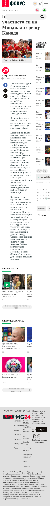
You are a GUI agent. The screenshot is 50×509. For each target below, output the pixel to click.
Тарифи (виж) (26, 443)
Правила (26, 466)
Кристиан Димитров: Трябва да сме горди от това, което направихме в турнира (40, 90)
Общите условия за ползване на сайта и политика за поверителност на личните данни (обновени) (23, 480)
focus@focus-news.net (27, 429)
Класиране (41, 208)
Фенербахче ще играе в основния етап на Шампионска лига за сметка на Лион (40, 125)
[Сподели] (5, 96)
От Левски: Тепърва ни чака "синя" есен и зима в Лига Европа (39, 66)
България (18, 416)
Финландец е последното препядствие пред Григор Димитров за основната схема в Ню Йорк (40, 54)
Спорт (16, 430)
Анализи (17, 434)
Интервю (17, 439)
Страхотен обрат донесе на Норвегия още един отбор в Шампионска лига (40, 78)
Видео (16, 448)
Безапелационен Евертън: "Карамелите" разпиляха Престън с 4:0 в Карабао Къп (40, 137)
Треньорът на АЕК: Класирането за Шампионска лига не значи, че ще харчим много (11, 346)
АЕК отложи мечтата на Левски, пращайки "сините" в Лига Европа (40, 148)
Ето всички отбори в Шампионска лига (11, 375)
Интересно (18, 444)
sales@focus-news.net (27, 456)
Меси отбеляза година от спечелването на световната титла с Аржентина (12, 294)
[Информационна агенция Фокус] (34, 436)
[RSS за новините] (39, 436)
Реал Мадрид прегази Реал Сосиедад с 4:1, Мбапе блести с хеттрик (40, 113)
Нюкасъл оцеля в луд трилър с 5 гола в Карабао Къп (40, 160)
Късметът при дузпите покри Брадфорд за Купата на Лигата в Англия (40, 101)
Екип (25, 461)
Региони (17, 421)
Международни (18, 425)
